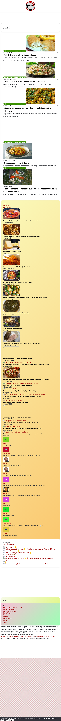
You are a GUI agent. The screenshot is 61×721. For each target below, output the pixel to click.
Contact (52, 636)
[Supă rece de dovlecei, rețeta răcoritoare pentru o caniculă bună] (24, 394)
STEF (5, 533)
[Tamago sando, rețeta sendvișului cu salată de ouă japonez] (15, 421)
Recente (6, 205)
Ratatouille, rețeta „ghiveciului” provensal (15, 402)
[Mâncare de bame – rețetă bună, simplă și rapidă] (11, 280)
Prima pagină (6, 26)
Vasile (5, 622)
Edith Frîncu (7, 613)
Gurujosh (6, 493)
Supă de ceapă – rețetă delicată (12, 328)
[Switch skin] (56, 6)
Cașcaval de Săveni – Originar (12, 251)
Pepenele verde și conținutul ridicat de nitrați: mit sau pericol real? (22, 434)
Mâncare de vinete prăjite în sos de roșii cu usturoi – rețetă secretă (23, 221)
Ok (8, 720)
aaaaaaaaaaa (7, 523)
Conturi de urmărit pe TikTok (12, 607)
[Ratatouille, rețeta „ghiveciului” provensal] (12, 400)
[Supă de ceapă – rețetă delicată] (11, 326)
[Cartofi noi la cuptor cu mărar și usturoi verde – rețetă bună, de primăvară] (11, 296)
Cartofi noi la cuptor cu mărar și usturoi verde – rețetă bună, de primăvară (25, 297)
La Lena (5, 617)
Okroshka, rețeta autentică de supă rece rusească (18, 385)
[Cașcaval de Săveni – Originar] (11, 250)
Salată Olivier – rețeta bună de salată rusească (24, 81)
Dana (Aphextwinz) (9, 611)
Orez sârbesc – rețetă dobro (16, 163)
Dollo (5, 443)
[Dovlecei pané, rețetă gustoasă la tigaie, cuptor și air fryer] (12, 389)
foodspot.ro (8, 544)
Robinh (5, 463)
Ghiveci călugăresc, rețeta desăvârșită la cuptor (17, 417)
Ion (4, 483)
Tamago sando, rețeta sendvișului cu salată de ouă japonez (20, 422)
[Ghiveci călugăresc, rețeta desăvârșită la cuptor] (11, 406)
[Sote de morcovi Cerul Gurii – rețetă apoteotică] (11, 265)
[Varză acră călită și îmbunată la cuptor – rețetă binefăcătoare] (11, 234)
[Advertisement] (30, 16)
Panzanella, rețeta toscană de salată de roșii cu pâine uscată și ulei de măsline (26, 379)
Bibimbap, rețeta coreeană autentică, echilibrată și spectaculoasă (22, 428)
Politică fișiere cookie (27, 636)
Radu (5, 620)
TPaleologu (7, 453)
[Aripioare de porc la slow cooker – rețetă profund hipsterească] (11, 342)
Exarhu (5, 615)
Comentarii (7, 207)
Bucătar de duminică (10, 609)
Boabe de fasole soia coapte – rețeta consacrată (17, 358)
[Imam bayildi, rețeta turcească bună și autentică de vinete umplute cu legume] (17, 362)
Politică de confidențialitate (10, 636)
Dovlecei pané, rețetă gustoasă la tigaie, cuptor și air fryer (20, 391)
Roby (5, 513)
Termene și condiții (42, 636)
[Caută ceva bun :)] (59, 6)
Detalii (11, 720)
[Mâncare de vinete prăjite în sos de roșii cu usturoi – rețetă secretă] (11, 219)
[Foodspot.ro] (30, 6)
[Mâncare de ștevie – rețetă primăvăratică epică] (11, 311)
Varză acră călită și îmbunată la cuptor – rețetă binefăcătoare (21, 236)
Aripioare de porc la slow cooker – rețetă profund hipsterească (21, 343)
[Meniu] (2, 6)
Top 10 (5, 203)
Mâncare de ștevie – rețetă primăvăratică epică (17, 313)
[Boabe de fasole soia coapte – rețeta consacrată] (11, 347)
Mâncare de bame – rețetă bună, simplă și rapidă (17, 282)
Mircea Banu (7, 618)
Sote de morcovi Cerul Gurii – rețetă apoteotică (17, 267)
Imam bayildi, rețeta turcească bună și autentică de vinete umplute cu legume (26, 364)
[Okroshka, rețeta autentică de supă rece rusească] (21, 383)
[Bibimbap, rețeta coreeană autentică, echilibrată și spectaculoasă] (13, 426)
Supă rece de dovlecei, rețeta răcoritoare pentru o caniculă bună (22, 396)
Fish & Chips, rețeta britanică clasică (19, 55)
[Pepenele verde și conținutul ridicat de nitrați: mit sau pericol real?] (15, 432)
